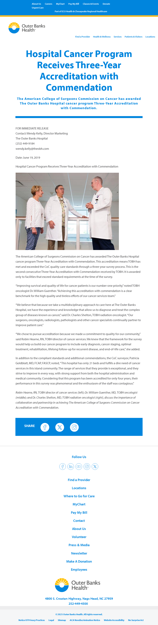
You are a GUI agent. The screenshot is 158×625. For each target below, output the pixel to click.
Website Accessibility (114, 620)
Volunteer (79, 537)
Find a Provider (82, 36)
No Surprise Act (136, 620)
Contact (79, 520)
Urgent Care (38, 7)
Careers (48, 3)
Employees (79, 569)
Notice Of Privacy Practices (31, 620)
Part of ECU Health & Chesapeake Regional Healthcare (81, 11)
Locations (150, 36)
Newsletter (79, 553)
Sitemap (62, 620)
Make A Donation (79, 561)
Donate (106, 3)
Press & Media (79, 545)
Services (118, 36)
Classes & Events (91, 3)
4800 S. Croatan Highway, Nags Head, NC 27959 (79, 598)
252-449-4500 (78, 603)
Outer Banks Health (26, 28)
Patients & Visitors (133, 36)
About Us (36, 3)
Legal (51, 620)
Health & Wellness (102, 36)
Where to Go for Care (79, 496)
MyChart (60, 3)
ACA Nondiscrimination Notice (85, 620)
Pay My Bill (73, 3)
